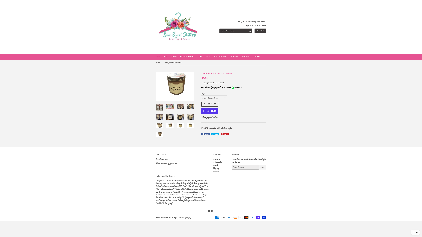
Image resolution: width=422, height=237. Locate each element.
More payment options (210, 117)
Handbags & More (220, 57)
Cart (262, 31)
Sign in (248, 25)
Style (203, 93)
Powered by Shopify (185, 217)
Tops (165, 57)
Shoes (208, 57)
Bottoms (174, 57)
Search (215, 165)
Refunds (216, 171)
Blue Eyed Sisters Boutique (169, 217)
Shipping (204, 82)
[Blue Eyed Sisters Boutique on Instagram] (212, 211)
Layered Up (234, 57)
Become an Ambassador (217, 160)
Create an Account (260, 25)
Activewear (246, 57)
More (256, 56)
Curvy (200, 57)
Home (158, 57)
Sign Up (262, 167)
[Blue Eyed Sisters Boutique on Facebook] (208, 211)
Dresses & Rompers (187, 57)
